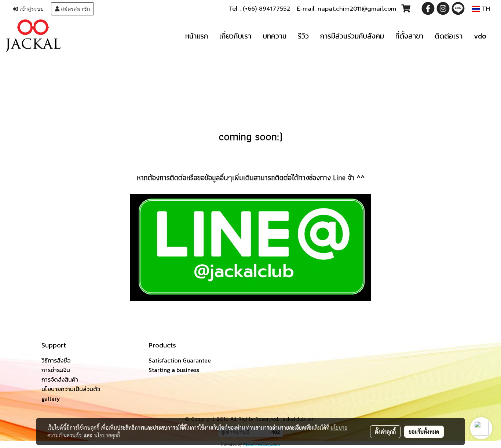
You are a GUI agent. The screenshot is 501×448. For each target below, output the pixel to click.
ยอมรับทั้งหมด (424, 431)
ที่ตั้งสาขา (409, 35)
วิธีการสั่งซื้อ (55, 360)
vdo (480, 35)
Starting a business (174, 369)
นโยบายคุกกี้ (107, 435)
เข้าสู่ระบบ (31, 9)
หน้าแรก (196, 35)
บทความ (274, 35)
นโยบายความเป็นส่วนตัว (70, 389)
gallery (50, 398)
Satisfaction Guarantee (180, 360)
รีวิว (303, 35)
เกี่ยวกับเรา (235, 35)
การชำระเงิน (55, 369)
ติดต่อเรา (448, 35)
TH (485, 8)
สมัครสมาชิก (74, 9)
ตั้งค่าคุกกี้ (385, 431)
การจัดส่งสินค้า (59, 379)
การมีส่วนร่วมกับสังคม (352, 35)
